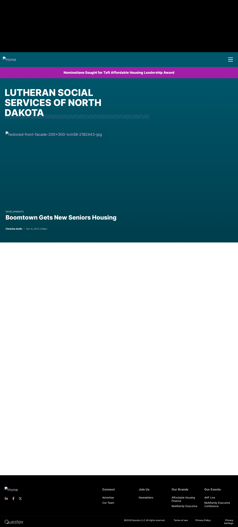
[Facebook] (14, 498)
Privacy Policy (203, 520)
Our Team (108, 502)
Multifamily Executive (184, 506)
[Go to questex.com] (14, 521)
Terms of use (181, 520)
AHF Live (209, 497)
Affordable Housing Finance (183, 499)
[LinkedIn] (7, 498)
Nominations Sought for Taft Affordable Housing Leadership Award (119, 72)
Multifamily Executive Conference (217, 504)
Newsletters (146, 497)
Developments (15, 211)
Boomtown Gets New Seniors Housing (61, 217)
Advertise (108, 497)
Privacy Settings (228, 522)
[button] (230, 59)
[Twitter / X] (21, 498)
